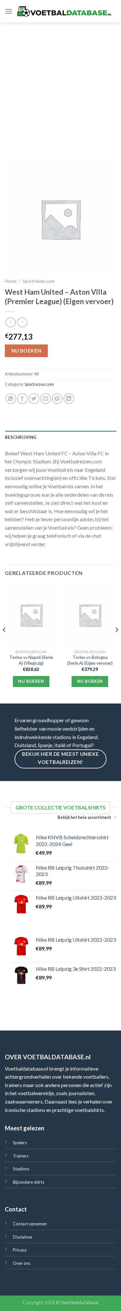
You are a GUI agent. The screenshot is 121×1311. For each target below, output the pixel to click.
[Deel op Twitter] (34, 398)
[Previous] (4, 643)
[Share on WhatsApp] (10, 398)
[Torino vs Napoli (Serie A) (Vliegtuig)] (31, 615)
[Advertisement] (60, 86)
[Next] (116, 643)
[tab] (60, 437)
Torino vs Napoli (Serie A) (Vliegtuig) (31, 660)
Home (10, 281)
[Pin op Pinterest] (57, 398)
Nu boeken (26, 351)
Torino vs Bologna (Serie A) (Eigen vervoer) (90, 660)
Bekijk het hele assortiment (84, 817)
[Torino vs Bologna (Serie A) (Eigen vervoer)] (90, 615)
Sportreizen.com (39, 281)
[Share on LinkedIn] (69, 398)
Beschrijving (20, 437)
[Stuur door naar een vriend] (45, 398)
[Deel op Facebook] (22, 398)
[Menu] (9, 11)
